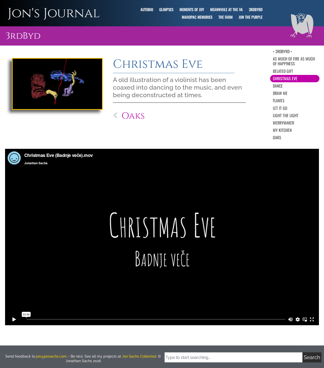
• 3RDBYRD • (282, 51)
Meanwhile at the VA (226, 9)
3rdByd (23, 36)
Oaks (277, 137)
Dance (278, 86)
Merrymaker (283, 123)
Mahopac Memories (197, 17)
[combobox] (233, 357)
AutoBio (146, 9)
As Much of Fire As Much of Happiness (294, 61)
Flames (279, 100)
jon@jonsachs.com (51, 356)
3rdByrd (255, 9)
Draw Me (280, 93)
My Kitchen (282, 130)
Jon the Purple (250, 17)
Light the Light (285, 115)
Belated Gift (283, 71)
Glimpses (166, 9)
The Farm (225, 17)
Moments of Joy (191, 9)
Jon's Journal (54, 13)
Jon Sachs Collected (139, 356)
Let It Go (280, 108)
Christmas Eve (285, 78)
